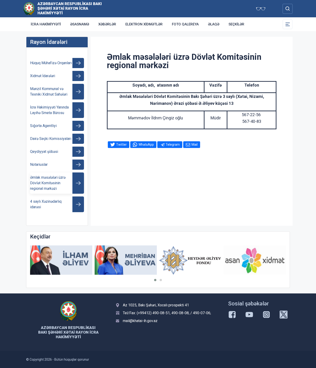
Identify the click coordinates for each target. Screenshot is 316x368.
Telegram (173, 144)
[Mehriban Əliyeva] (126, 260)
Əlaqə (213, 24)
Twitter (121, 144)
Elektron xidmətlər (144, 24)
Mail (195, 144)
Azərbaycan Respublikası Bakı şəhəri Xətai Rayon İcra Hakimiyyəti (69, 8)
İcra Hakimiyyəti (46, 24)
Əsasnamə (79, 24)
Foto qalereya (185, 24)
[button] (155, 280)
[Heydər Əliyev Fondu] (190, 260)
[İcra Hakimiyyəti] (29, 8)
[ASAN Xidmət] (255, 260)
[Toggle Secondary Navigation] (287, 24)
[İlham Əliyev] (61, 260)
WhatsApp (146, 144)
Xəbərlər (107, 24)
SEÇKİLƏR (236, 24)
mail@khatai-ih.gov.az (140, 321)
